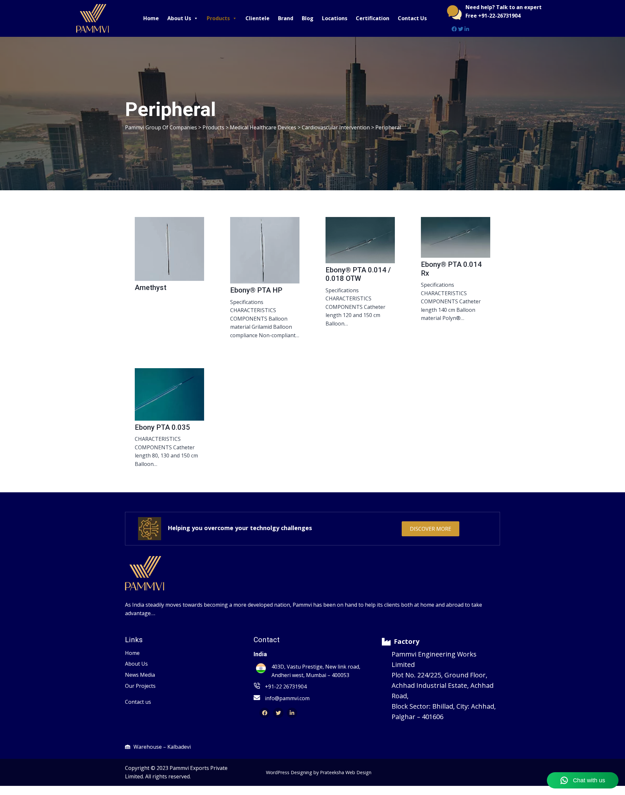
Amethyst (150, 287)
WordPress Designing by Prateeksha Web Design (318, 772)
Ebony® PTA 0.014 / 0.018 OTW (358, 274)
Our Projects (140, 685)
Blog (307, 18)
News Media (140, 674)
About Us (179, 18)
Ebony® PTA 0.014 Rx (451, 268)
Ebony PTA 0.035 (162, 427)
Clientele (257, 18)
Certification (372, 18)
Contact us (138, 701)
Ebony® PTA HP (256, 290)
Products (218, 18)
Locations (334, 18)
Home (151, 18)
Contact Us (412, 18)
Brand (285, 18)
